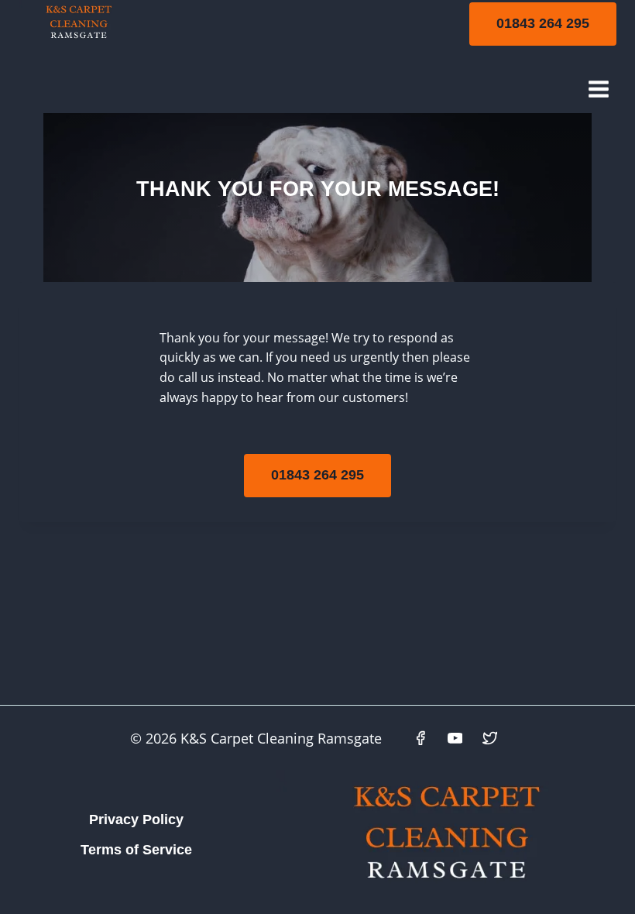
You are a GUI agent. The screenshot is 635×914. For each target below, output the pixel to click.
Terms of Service (136, 849)
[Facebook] (420, 738)
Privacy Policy (136, 819)
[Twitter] (490, 738)
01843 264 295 (542, 23)
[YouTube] (455, 738)
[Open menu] (598, 89)
